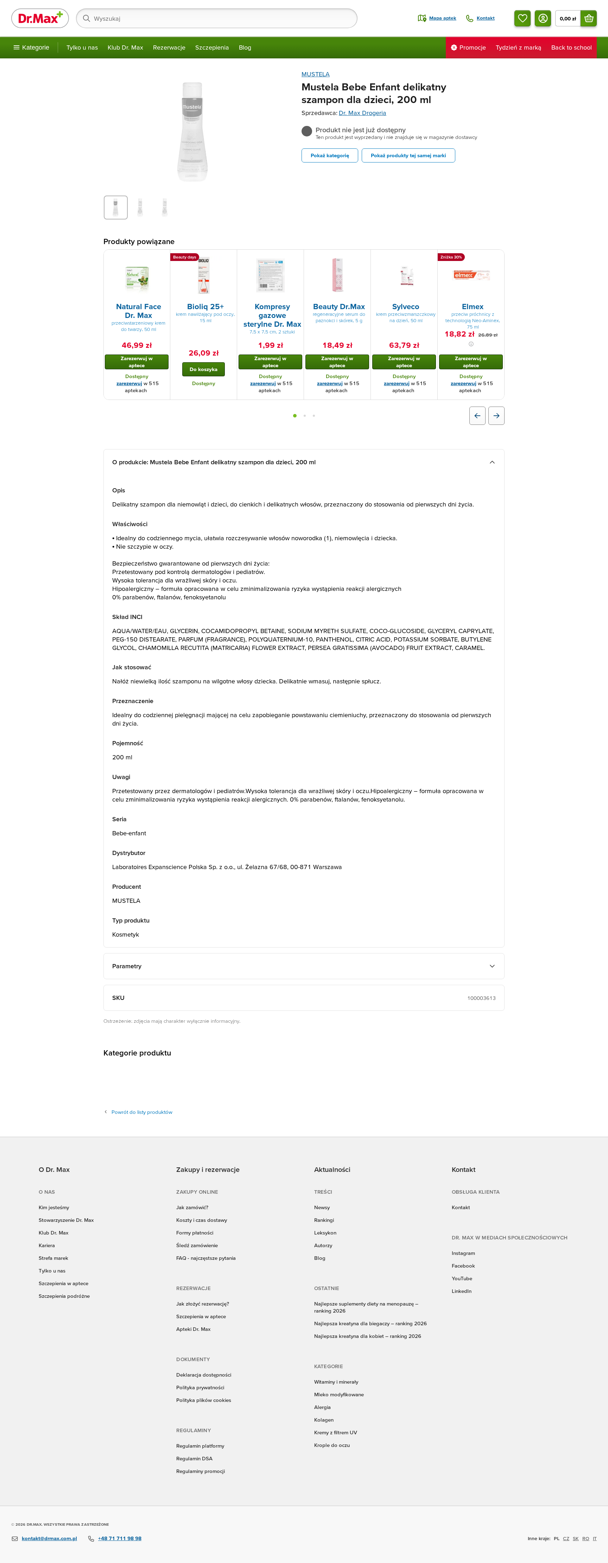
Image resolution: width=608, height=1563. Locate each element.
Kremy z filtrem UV (335, 1432)
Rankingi (324, 1220)
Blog (245, 47)
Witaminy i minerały (336, 1382)
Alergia (322, 1407)
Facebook (463, 1266)
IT (595, 1538)
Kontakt (461, 1207)
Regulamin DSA (194, 1458)
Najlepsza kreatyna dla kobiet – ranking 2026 (367, 1336)
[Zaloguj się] (543, 18)
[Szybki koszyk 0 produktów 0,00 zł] (589, 18)
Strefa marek (53, 1258)
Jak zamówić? (192, 1207)
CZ (566, 1538)
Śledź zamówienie (197, 1245)
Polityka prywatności (200, 1387)
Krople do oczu (332, 1445)
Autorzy (323, 1245)
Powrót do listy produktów (142, 1112)
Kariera (47, 1245)
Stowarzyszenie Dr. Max (66, 1220)
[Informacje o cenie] (471, 344)
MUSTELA (316, 74)
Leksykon (325, 1233)
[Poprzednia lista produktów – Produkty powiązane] (477, 416)
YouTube (462, 1278)
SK (576, 1538)
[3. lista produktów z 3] (313, 415)
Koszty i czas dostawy (201, 1220)
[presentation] (137, 275)
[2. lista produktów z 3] (304, 415)
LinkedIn (461, 1291)
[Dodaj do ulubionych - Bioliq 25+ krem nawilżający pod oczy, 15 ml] (229, 258)
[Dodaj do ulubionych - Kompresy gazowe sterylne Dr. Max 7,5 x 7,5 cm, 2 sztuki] (296, 258)
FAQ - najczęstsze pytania (206, 1258)
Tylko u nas (82, 47)
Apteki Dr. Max (193, 1329)
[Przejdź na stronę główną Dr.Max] (40, 18)
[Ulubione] (522, 18)
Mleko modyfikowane (339, 1394)
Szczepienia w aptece (63, 1283)
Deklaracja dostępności (203, 1375)
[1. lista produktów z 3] (295, 415)
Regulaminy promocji (200, 1471)
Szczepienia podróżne (64, 1296)
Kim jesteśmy (54, 1207)
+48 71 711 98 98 (119, 1538)
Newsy (322, 1207)
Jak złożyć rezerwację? (202, 1304)
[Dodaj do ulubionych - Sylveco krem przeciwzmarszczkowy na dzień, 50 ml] (429, 258)
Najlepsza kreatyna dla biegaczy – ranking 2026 (370, 1323)
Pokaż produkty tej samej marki (408, 155)
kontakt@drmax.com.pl (49, 1538)
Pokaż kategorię (330, 155)
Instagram (463, 1253)
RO (585, 1538)
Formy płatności (194, 1233)
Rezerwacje (169, 47)
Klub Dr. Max (125, 47)
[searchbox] (216, 18)
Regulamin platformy (200, 1446)
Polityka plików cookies (203, 1400)
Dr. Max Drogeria (362, 112)
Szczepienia (212, 47)
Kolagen (324, 1420)
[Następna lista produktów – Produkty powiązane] (496, 416)
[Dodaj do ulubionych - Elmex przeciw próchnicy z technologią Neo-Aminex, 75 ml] (496, 258)
